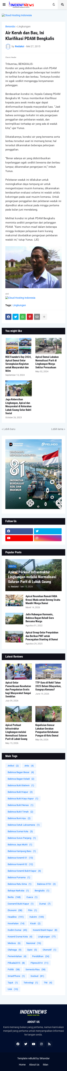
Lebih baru (9, 429)
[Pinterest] (30, 317)
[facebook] (19, 531)
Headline (16, 917)
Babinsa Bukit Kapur (20, 792)
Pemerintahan (17, 956)
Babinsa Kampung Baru (22, 851)
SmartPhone (16, 976)
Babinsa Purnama (19, 877)
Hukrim (36, 917)
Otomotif (49, 949)
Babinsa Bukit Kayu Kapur (23, 798)
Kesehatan (16, 923)
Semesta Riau (36, 969)
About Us (34, 1064)
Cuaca (32, 897)
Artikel (13, 765)
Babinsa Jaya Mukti (20, 844)
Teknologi (31, 982)
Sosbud (37, 976)
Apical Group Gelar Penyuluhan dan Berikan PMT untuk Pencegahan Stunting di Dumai (42, 636)
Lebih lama (57, 429)
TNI (48, 982)
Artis (29, 765)
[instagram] (48, 538)
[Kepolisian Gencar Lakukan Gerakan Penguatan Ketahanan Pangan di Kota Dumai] (48, 714)
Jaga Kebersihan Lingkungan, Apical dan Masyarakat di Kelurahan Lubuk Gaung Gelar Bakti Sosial (18, 406)
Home (22, 1064)
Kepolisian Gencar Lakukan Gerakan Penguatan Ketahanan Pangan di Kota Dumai (46, 730)
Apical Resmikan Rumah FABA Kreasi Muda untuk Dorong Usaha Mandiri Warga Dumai (43, 600)
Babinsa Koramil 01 (20, 857)
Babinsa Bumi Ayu (19, 818)
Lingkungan (24, 26)
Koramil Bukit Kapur (45, 930)
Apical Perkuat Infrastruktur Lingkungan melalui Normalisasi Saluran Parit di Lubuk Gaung (32, 577)
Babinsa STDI (46, 884)
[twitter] (48, 531)
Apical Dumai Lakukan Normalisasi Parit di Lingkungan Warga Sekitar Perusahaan (47, 362)
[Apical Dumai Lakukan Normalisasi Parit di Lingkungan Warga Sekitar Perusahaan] (48, 346)
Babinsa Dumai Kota (20, 831)
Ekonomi (15, 910)
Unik (13, 989)
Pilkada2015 (16, 963)
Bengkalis (42, 890)
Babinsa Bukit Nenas (20, 805)
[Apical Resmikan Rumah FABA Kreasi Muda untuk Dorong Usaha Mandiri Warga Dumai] (14, 600)
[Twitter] (16, 317)
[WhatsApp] (23, 317)
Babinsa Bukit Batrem (21, 785)
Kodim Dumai (17, 930)
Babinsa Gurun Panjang (22, 838)
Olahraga (14, 949)
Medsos (14, 943)
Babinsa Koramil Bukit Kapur (24, 871)
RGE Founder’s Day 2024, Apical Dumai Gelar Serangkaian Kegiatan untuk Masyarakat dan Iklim (18, 363)
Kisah (35, 923)
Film (32, 910)
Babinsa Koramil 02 (20, 864)
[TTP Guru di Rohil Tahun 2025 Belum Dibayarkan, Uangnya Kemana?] (48, 672)
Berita (14, 897)
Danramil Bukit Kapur (21, 903)
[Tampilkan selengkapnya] (44, 317)
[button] (4, 5)
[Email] (37, 317)
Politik (14, 969)
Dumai (45, 903)
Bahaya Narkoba (18, 890)
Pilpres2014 (39, 963)
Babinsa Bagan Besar (21, 772)
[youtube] (19, 538)
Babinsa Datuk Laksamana (24, 825)
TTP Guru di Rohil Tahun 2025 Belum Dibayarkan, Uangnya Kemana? (48, 686)
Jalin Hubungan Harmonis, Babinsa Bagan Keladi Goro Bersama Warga (40, 618)
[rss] (49, 1044)
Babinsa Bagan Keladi (21, 778)
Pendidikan (40, 956)
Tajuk (13, 982)
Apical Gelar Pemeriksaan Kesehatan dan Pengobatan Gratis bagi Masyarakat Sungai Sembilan (18, 689)
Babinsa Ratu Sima (19, 884)
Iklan (45, 1064)
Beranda (10, 26)
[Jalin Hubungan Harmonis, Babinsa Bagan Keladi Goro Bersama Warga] (14, 618)
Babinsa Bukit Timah (20, 811)
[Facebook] (8, 317)
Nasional (33, 943)
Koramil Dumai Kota (20, 936)
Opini (32, 949)
